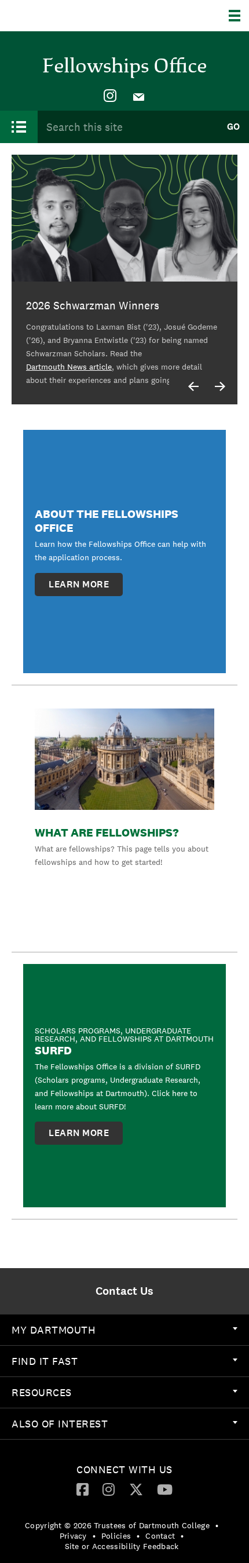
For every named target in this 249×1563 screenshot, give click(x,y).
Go (233, 126)
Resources (42, 1392)
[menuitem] (110, 96)
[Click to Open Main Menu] (19, 127)
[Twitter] (136, 1489)
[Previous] (193, 386)
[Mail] (138, 96)
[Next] (220, 386)
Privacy (73, 1536)
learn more (79, 584)
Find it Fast (45, 1361)
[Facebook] (82, 1489)
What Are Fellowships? (106, 832)
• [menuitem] (216, 1525)
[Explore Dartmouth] (239, 15)
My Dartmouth (54, 1329)
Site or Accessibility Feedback (122, 1546)
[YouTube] (165, 1489)
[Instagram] (110, 96)
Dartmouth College (68, 15)
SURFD (53, 1050)
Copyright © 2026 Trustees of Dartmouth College (117, 1525)
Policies (116, 1536)
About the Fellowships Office (106, 520)
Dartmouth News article (69, 366)
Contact (160, 1536)
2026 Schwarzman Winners (92, 305)
